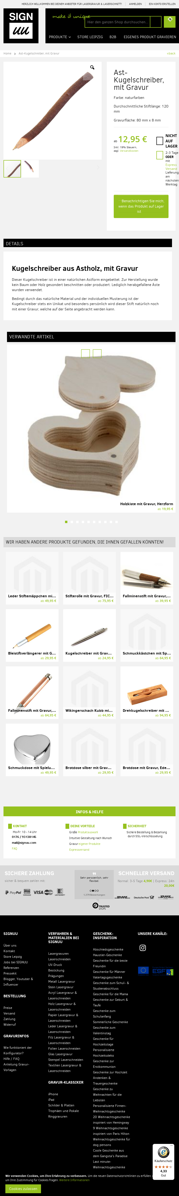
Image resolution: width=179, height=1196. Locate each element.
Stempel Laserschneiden (65, 1060)
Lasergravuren (58, 953)
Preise (7, 1008)
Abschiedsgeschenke (108, 949)
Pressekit (10, 973)
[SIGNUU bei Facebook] (161, 949)
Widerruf (9, 1024)
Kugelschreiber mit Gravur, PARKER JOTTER (103, 653)
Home (7, 53)
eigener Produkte (89, 844)
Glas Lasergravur (60, 1054)
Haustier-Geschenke (107, 955)
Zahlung (9, 1019)
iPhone (53, 1094)
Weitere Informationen (74, 1180)
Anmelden (135, 4)
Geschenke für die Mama (110, 994)
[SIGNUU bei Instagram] (143, 948)
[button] (92, 71)
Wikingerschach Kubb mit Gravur (94, 710)
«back (171, 53)
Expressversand (79, 850)
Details (14, 244)
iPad (51, 1100)
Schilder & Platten (61, 1105)
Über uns (10, 945)
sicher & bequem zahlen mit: (29, 876)
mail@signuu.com (24, 843)
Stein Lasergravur (60, 987)
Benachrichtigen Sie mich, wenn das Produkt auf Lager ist (141, 206)
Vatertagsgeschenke (107, 977)
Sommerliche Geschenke (110, 1022)
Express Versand (171, 167)
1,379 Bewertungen (94, 894)
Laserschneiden (59, 959)
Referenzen (11, 968)
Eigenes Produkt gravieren (150, 36)
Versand (9, 1013)
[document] (90, 1183)
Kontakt (20, 826)
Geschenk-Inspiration (105, 935)
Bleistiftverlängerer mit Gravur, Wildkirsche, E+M (50, 653)
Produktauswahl (88, 832)
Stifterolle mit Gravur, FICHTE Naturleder (101, 595)
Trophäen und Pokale (63, 1111)
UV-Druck (55, 965)
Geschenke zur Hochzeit (110, 1072)
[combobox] (123, 22)
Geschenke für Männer (109, 972)
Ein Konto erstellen (162, 4)
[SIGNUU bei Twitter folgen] (169, 949)
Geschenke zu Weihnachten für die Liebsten (107, 1094)
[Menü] (171, 1146)
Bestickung (56, 970)
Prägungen (56, 976)
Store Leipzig (12, 956)
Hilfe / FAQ (11, 1059)
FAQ (14, 849)
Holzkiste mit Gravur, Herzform (146, 503)
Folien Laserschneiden (64, 1048)
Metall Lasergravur (61, 981)
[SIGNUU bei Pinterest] (152, 949)
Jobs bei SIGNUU (15, 962)
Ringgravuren (57, 1116)
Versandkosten (129, 151)
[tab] (87, 243)
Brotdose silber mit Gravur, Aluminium (98, 767)
